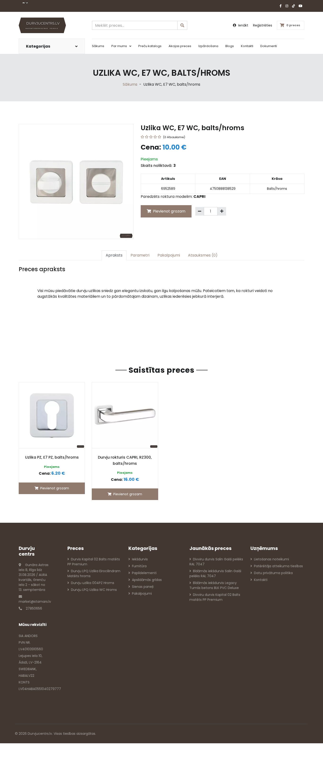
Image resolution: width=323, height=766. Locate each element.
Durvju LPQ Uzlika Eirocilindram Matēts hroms (93, 573)
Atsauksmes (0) (203, 255)
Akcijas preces (180, 46)
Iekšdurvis (140, 559)
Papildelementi (144, 573)
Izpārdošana (208, 46)
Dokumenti (268, 46)
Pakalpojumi (168, 255)
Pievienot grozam (168, 211)
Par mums (119, 46)
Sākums (98, 46)
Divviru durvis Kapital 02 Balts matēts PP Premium (214, 597)
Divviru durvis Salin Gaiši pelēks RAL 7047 (216, 562)
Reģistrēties (262, 25)
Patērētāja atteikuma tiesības (278, 566)
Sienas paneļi (142, 586)
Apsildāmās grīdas (147, 579)
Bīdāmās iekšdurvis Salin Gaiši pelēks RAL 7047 (215, 573)
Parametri (140, 255)
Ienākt (243, 25)
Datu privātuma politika (273, 573)
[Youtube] (300, 6)
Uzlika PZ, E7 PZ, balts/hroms (52, 457)
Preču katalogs (150, 46)
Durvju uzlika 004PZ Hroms (92, 582)
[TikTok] (293, 6)
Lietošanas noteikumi (271, 559)
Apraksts (114, 255)
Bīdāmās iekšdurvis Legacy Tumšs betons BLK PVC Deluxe (214, 585)
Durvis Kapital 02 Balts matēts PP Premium (93, 562)
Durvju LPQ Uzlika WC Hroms (94, 589)
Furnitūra (139, 566)
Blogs (229, 46)
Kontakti (247, 46)
